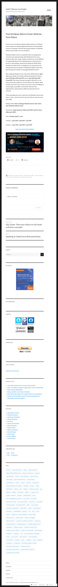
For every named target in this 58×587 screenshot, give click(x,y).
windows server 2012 (12, 549)
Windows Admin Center (29, 543)
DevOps (25, 486)
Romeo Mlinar (11, 436)
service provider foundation (24, 521)
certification (10, 482)
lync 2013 (33, 498)
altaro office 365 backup (13, 473)
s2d (33, 511)
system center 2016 (27, 530)
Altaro (36, 175)
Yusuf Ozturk (11, 438)
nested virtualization (12, 508)
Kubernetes (27, 495)
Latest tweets (10, 364)
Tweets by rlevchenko (12, 371)
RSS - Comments (12, 455)
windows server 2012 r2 (27, 549)
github (8, 492)
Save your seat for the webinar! (24, 129)
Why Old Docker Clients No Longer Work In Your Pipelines (24, 394)
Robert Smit (11, 434)
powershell (17, 511)
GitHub (8, 570)
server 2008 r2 (23, 514)
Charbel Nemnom (12, 415)
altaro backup (33, 470)
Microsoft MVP (20, 505)
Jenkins (19, 495)
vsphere (28, 540)
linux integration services (14, 498)
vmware (16, 540)
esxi (21, 489)
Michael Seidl (11, 427)
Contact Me (9, 577)
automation (10, 476)
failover (26, 489)
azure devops (24, 476)
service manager (30, 517)
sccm (37, 511)
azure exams (34, 476)
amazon (37, 473)
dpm (37, 486)
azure (17, 476)
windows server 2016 (12, 552)
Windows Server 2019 (28, 175)
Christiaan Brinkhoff (13, 417)
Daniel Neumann (12, 419)
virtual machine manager (31, 533)
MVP (28, 505)
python (24, 511)
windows (9, 543)
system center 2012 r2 (13, 530)
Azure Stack (31, 479)
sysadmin (9, 527)
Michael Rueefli (12, 425)
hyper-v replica (10, 495)
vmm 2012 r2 (23, 537)
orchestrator (37, 508)
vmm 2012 (14, 537)
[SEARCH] (42, 254)
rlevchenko (11, 175)
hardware (20, 492)
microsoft (39, 502)
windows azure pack (12, 546)
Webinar (39, 540)
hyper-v (27, 492)
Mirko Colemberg (12, 430)
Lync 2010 (26, 498)
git (41, 489)
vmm (8, 537)
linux (33, 495)
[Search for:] (23, 254)
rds (29, 511)
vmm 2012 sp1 (33, 537)
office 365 (23, 508)
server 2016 (19, 517)
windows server (17, 177)
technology (38, 530)
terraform (9, 533)
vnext (23, 540)
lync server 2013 (22, 502)
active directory (17, 470)
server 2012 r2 (10, 517)
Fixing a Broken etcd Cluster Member (18, 392)
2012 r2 (8, 470)
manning (32, 502)
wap (34, 540)
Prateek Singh (11, 432)
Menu (49, 10)
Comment (38, 207)
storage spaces (21, 524)
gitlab (14, 492)
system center (18, 527)
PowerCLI (9, 511)
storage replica (10, 524)
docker (32, 486)
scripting (14, 514)
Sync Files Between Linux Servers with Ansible (21, 385)
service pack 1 (10, 521)
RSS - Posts (10, 453)
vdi (21, 533)
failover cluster (34, 489)
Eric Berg (10, 421)
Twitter (8, 574)
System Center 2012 (30, 527)
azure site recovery (20, 479)
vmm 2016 (9, 540)
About (8, 563)
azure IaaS (9, 479)
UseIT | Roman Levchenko (16, 9)
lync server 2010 (11, 502)
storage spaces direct (34, 524)
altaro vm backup (28, 473)
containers (35, 482)
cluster (28, 482)
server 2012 (32, 514)
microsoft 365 (10, 505)
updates (16, 533)
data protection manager (14, 486)
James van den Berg (13, 423)
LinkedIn (8, 566)
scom (8, 514)
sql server (37, 521)
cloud (17, 482)
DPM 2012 (9, 489)
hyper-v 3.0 (34, 492)
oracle (30, 508)
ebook (16, 489)
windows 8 (17, 543)
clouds (23, 482)
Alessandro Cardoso (13, 413)
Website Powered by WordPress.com (28, 582)
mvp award (34, 505)
